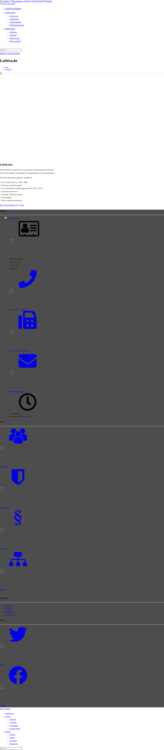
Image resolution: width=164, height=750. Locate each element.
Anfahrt (12, 738)
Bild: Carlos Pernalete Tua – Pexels (12, 205)
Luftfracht (8, 69)
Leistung (8, 716)
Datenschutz (14, 744)
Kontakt (7, 732)
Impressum (13, 741)
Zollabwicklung (10, 615)
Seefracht (8, 609)
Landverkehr (9, 612)
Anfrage (12, 735)
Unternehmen (9, 713)
